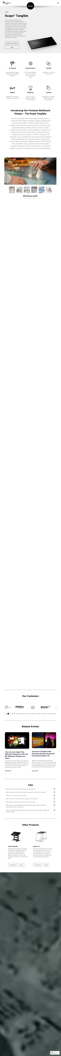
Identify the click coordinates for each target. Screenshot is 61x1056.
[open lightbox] (30, 171)
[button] (55, 1053)
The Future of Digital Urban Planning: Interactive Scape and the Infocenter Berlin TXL (43, 753)
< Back (6, 12)
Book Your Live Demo (12, 43)
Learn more (13, 865)
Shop (12, 47)
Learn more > (8, 770)
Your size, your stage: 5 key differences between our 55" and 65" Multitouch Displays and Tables (16, 755)
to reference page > (30, 198)
